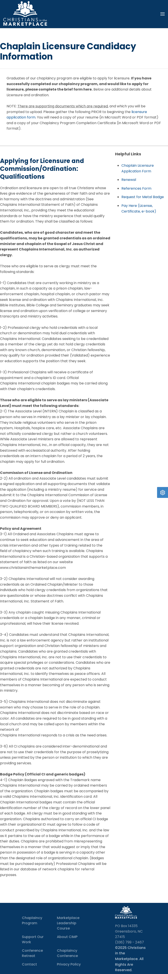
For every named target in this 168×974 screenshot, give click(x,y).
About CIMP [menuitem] (67, 936)
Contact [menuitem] (29, 964)
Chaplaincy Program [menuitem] (32, 920)
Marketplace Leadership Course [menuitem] (68, 923)
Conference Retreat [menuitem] (32, 953)
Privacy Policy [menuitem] (69, 964)
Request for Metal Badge (142, 196)
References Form (136, 188)
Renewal (128, 179)
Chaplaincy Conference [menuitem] (67, 953)
